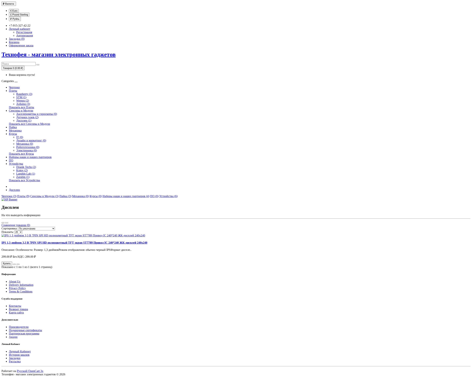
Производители (19, 326)
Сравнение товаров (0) (15, 225)
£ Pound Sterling (19, 14)
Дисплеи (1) (23, 120)
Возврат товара (18, 309)
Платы (13, 90)
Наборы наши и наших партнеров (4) (126, 196)
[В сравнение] (18, 264)
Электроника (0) (26, 150)
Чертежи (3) (8, 196)
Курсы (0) (96, 196)
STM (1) (21, 97)
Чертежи (14, 87)
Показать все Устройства (24, 180)
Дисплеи (14, 189)
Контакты (15, 305)
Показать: (7, 231)
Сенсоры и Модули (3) (44, 196)
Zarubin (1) (23, 177)
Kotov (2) (22, 170)
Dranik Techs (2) (26, 167)
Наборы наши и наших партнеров (30, 157)
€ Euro (13, 10)
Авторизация (24, 35)
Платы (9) (23, 196)
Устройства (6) (168, 196)
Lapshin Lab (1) (25, 173)
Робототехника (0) (27, 147)
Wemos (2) (22, 100)
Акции (13, 336)
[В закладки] (14, 264)
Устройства (16, 163)
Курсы (13, 133)
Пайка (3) (65, 196)
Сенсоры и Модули (21, 110)
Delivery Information (21, 284)
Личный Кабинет (20, 351)
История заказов (19, 354)
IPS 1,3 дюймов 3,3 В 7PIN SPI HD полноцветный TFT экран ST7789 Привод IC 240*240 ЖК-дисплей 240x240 (74, 242)
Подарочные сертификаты (25, 330)
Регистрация (24, 32)
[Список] (2, 222)
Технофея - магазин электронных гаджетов (58, 54)
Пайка (13, 127)
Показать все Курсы (21, 153)
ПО (11, 160)
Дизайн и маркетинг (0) (31, 140)
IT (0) (19, 137)
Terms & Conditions (20, 291)
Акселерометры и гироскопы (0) (36, 113)
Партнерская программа (24, 333)
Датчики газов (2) (27, 117)
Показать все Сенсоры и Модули (29, 123)
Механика (15, 130)
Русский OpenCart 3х (30, 371)
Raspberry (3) (24, 94)
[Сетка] (6, 222)
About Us (14, 281)
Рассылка (15, 361)
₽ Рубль (14, 19)
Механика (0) (24, 143)
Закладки (14, 358)
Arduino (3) (23, 103)
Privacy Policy (17, 288)
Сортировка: (9, 228)
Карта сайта (16, 312)
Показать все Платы (21, 107)
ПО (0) (154, 196)
